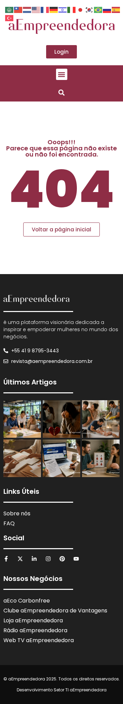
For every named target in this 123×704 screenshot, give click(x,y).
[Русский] (107, 9)
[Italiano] (71, 9)
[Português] (98, 9)
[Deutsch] (54, 9)
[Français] (45, 9)
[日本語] (80, 9)
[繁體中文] (18, 9)
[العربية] (9, 9)
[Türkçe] (9, 17)
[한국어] (89, 9)
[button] (61, 74)
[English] (36, 9)
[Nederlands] (27, 9)
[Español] (116, 9)
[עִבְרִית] (62, 9)
